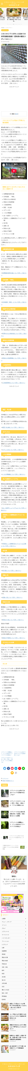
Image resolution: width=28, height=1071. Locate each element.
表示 (16, 114)
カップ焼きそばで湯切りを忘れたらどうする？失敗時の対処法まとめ (18, 1016)
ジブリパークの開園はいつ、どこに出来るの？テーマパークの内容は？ (7, 753)
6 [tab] (15, 24)
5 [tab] (13, 24)
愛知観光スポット (10, 780)
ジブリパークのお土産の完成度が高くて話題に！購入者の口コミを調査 (17, 814)
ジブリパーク (5, 778)
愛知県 (4, 780)
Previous (1, 14)
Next (26, 14)
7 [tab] (16, 24)
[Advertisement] (14, 97)
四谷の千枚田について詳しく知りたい (13, 638)
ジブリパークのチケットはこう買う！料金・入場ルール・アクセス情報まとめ (17, 803)
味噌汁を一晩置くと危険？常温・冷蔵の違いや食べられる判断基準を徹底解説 (18, 1037)
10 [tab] (21, 24)
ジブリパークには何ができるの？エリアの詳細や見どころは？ (20, 753)
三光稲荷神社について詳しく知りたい (13, 383)
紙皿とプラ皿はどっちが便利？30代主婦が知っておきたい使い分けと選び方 (18, 1005)
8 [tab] (18, 24)
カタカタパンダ (14, 5)
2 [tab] (9, 24)
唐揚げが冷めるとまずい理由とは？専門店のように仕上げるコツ (18, 1026)
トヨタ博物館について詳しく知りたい (13, 474)
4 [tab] (12, 24)
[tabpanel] (14, 15)
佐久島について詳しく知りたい (11, 570)
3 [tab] (10, 24)
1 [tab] (7, 24)
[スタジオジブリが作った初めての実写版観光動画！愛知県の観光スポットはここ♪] (15, 768)
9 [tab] (19, 24)
